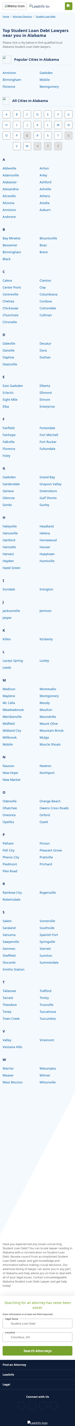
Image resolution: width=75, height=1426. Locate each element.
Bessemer (10, 245)
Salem (7, 921)
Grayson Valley (50, 484)
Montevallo (48, 689)
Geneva (8, 491)
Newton (45, 766)
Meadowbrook (13, 709)
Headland (47, 526)
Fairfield (8, 428)
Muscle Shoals (50, 744)
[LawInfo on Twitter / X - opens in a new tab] (32, 1405)
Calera (7, 280)
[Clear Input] (68, 1323)
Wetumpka (48, 1068)
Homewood (48, 540)
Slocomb (9, 962)
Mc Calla (9, 703)
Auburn (45, 210)
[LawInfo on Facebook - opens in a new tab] (21, 1405)
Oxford (45, 815)
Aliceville (9, 196)
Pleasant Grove (51, 850)
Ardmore (9, 216)
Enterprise (47, 406)
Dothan (45, 357)
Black (7, 259)
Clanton (45, 280)
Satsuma (9, 934)
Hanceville (10, 533)
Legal (6, 1384)
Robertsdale (11, 899)
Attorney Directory (22, 16)
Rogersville (48, 892)
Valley (7, 1040)
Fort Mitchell (49, 435)
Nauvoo (8, 766)
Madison (9, 689)
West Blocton (12, 1082)
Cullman (46, 315)
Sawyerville (11, 941)
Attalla (44, 203)
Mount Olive (49, 723)
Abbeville (9, 168)
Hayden (8, 561)
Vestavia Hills (12, 1047)
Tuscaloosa (48, 1011)
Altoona (8, 203)
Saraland (9, 928)
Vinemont (47, 1040)
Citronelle (10, 322)
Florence (9, 86)
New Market (12, 779)
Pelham (8, 843)
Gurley (44, 504)
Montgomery (49, 86)
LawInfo (8, 1374)
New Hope (10, 772)
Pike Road (10, 871)
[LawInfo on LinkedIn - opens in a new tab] (53, 1405)
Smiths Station (13, 969)
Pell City (8, 850)
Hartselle (9, 547)
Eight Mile (10, 399)
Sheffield (9, 955)
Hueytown (47, 554)
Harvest (8, 554)
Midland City (12, 730)
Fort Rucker (48, 441)
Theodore (10, 1004)
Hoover (45, 547)
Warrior (8, 1068)
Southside (47, 928)
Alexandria (10, 189)
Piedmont (10, 864)
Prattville (46, 857)
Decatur (45, 343)
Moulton (46, 709)
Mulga (44, 737)
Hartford (9, 540)
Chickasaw (10, 308)
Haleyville (10, 526)
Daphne (8, 357)
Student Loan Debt (45, 16)
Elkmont (46, 392)
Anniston (9, 72)
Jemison (45, 610)
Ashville (45, 189)
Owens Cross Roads (54, 808)
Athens (45, 196)
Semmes (9, 948)
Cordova (46, 301)
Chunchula (10, 315)
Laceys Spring (13, 660)
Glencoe (9, 498)
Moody (45, 703)
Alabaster (10, 182)
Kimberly (46, 639)
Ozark (44, 822)
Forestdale (47, 428)
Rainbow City (12, 892)
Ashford (45, 182)
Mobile (45, 79)
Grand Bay (47, 477)
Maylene (9, 696)
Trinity (44, 997)
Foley (6, 455)
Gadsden (46, 72)
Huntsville (47, 561)
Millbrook (10, 737)
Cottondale (48, 308)
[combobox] (37, 1323)
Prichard (46, 864)
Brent (44, 252)
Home (6, 16)
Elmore (45, 399)
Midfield (9, 723)
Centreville (10, 294)
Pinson (45, 843)
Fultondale (47, 448)
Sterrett (45, 948)
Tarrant (8, 997)
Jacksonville (11, 610)
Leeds (7, 667)
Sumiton (46, 955)
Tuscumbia (48, 1018)
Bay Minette (11, 238)
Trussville (46, 1004)
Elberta (45, 385)
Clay (43, 287)
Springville (47, 941)
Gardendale (11, 484)
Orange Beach (50, 801)
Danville (8, 350)
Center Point (12, 287)
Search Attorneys (38, 1351)
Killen (7, 639)
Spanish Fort (49, 934)
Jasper (7, 617)
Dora (43, 350)
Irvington (46, 589)
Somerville (47, 921)
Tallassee (9, 991)
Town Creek (11, 1018)
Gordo (7, 504)
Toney (7, 1011)
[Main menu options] (15, 6)
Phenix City (11, 857)
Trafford (45, 991)
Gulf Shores (48, 498)
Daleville (9, 343)
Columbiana (48, 294)
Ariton (44, 168)
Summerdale (49, 962)
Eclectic (8, 392)
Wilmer (45, 1075)
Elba (6, 406)
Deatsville (10, 364)
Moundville (48, 716)
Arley (43, 175)
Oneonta (9, 815)
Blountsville (48, 238)
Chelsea (8, 301)
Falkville (8, 441)
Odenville (10, 801)
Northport (47, 772)
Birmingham (12, 79)
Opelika (8, 822)
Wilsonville (48, 1082)
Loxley (44, 660)
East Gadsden (13, 385)
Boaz (43, 245)
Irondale (9, 589)
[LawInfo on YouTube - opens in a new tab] (43, 1405)
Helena (45, 533)
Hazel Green (11, 567)
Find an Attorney (14, 1365)
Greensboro (48, 491)
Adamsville (11, 175)
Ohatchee (10, 808)
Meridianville (12, 716)
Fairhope (9, 435)
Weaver (8, 1075)
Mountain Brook (52, 730)
